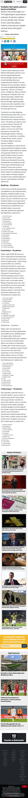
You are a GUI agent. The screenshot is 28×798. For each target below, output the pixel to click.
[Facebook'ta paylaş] (5, 41)
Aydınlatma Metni (23, 751)
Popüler (5, 761)
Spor (3, 36)
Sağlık (5, 759)
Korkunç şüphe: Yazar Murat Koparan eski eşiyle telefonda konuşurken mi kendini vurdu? (13, 471)
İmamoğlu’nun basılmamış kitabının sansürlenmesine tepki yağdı (12, 587)
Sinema (13, 757)
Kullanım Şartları (22, 755)
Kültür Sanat (14, 751)
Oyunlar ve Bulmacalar (14, 740)
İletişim (22, 780)
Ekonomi (5, 754)
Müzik (13, 755)
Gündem (5, 750)
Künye (22, 778)
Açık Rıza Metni (22, 765)
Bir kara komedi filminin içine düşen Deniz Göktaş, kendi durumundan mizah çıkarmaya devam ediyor (13, 491)
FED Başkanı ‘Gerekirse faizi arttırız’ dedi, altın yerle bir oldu (12, 529)
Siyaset (5, 752)
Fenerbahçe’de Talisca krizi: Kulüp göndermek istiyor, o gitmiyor (12, 628)
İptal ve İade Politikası (22, 762)
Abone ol (19, 1)
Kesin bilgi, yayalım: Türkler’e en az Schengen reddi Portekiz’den (12, 510)
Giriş (25, 1)
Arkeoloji (13, 754)
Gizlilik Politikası (22, 768)
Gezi (5, 766)
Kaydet (24, 645)
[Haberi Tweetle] (2, 41)
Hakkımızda (22, 776)
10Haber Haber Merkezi (12, 34)
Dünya (5, 755)
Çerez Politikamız (22, 758)
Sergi (13, 761)
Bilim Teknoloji (4, 763)
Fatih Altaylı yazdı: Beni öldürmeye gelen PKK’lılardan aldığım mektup (14, 607)
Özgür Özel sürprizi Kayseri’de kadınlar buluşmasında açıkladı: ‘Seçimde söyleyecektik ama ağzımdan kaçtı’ (13, 549)
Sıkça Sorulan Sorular (22, 773)
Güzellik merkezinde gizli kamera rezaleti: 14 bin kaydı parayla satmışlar (13, 568)
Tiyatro (14, 759)
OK (24, 786)
